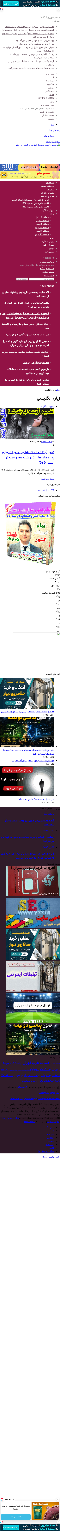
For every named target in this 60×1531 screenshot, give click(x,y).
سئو (39, 1075)
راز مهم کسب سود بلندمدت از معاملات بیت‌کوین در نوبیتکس (28, 371)
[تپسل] (1, 9)
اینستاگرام (15, 1063)
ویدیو (52, 238)
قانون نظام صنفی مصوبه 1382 (35, 207)
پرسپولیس (27, 1081)
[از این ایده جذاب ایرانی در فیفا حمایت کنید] (33, 1022)
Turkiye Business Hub (49, 1099)
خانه (58, 390)
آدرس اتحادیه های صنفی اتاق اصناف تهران (30, 200)
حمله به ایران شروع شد (44, 58)
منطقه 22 (7, 1075)
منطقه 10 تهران (42, 227)
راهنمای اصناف (47, 196)
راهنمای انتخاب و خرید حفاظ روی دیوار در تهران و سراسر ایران (27, 30)
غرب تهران (18, 1075)
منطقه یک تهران (42, 217)
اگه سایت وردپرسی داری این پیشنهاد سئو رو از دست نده (29, 27)
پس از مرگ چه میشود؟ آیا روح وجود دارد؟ (36, 44)
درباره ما (50, 189)
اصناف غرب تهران (36, 1063)
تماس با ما (49, 252)
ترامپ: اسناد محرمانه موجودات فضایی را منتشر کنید (31, 68)
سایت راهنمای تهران (10, 1118)
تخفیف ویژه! (16, 1517)
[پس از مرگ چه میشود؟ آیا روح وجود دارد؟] (27, 796)
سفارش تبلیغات (53, 141)
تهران (52, 214)
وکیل (34, 1081)
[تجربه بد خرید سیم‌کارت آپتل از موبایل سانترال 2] (33, 896)
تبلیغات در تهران (43, 1069)
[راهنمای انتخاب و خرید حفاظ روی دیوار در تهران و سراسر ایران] (27, 708)
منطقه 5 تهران (42, 224)
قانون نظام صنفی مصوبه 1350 (35, 203)
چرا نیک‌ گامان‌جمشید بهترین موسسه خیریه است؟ (31, 54)
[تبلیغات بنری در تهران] (30, 167)
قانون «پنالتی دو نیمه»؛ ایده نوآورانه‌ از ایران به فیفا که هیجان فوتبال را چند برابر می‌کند (24, 316)
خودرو (51, 248)
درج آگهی (13, 1070)
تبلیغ (58, 1070)
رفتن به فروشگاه (47, 112)
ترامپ (27, 1069)
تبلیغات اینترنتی (47, 193)
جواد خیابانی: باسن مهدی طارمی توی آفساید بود (33, 40)
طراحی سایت (53, 1122)
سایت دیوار (31, 1075)
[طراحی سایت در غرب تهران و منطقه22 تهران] (33, 927)
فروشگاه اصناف (47, 186)
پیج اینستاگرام (48, 210)
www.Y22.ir (46, 441)
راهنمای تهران (50, 1075)
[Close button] (58, 1499)
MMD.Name (29, 1122)
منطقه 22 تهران (42, 234)
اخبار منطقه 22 (55, 1063)
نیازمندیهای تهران (48, 1081)
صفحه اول (49, 182)
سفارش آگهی (48, 245)
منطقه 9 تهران (42, 231)
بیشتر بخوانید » (47, 479)
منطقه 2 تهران (42, 221)
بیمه (6, 1063)
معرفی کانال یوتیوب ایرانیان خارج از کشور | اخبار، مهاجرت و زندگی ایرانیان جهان (26, 343)
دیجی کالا (5, 1069)
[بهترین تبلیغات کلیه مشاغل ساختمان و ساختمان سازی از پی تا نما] (33, 991)
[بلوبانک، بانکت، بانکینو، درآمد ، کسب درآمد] (30, 153)
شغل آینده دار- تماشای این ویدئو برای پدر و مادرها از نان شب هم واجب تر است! (28, 458)
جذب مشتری (20, 1070)
